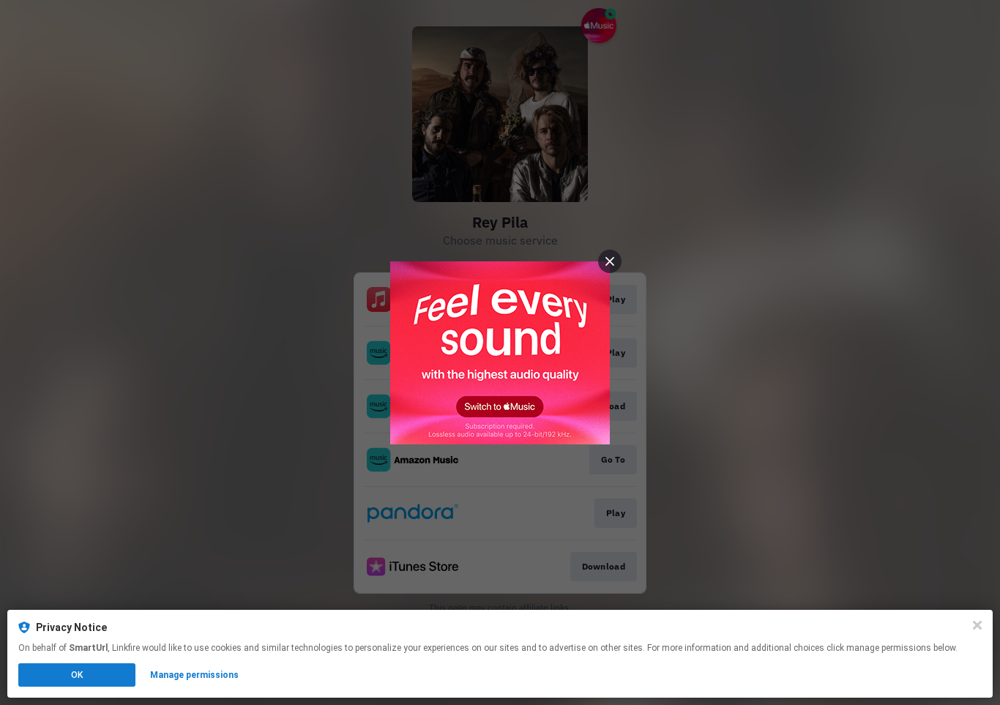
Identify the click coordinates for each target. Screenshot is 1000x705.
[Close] (977, 625)
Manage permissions (194, 675)
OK (77, 675)
